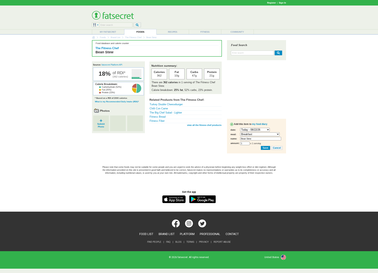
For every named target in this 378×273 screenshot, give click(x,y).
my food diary (259, 124)
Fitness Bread (158, 116)
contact (232, 234)
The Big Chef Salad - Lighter (166, 112)
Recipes (172, 32)
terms (190, 242)
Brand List (115, 37)
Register (271, 3)
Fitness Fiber (157, 120)
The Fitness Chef (133, 37)
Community (237, 32)
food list (146, 234)
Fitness (204, 32)
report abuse (222, 242)
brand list (167, 234)
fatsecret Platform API (112, 65)
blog (178, 242)
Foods (140, 32)
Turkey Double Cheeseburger (166, 104)
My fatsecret (108, 32)
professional (210, 234)
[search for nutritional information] (278, 53)
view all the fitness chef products (204, 125)
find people (154, 242)
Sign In (282, 3)
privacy (204, 242)
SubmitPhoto (101, 124)
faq (168, 242)
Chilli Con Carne (159, 108)
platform (187, 234)
